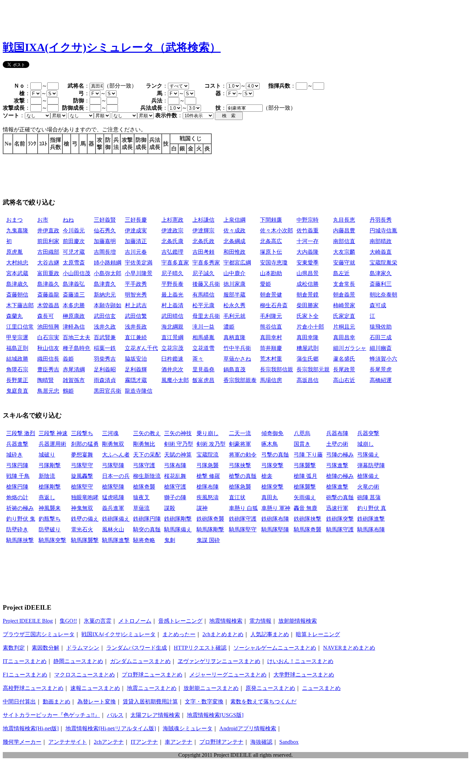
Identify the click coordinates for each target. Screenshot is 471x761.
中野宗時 (308, 220)
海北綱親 (172, 327)
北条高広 (271, 241)
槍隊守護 (175, 487)
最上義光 (172, 295)
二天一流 (240, 433)
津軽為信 (74, 327)
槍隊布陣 (208, 487)
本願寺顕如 (107, 305)
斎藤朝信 (17, 295)
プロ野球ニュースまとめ (152, 675)
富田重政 (48, 273)
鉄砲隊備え (116, 519)
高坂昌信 (308, 380)
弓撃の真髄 (275, 455)
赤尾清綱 (74, 369)
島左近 (341, 273)
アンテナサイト (67, 742)
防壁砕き (17, 529)
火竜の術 (368, 487)
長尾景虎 (381, 369)
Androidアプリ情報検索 (247, 728)
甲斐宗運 (17, 337)
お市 (42, 220)
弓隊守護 (144, 465)
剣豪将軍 (240, 444)
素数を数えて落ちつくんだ (263, 701)
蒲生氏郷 (308, 359)
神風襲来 (50, 508)
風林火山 (113, 529)
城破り (47, 455)
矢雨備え (305, 497)
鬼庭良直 (17, 391)
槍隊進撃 (337, 487)
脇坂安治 (136, 359)
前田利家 (48, 241)
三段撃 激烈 (20, 433)
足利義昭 (105, 369)
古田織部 (48, 252)
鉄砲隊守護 (243, 519)
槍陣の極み (340, 476)
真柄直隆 (234, 337)
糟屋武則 (308, 348)
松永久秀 (234, 305)
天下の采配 (147, 455)
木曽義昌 (48, 305)
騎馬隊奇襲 (307, 529)
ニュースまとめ (321, 688)
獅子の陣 (175, 497)
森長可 (45, 316)
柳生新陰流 (147, 476)
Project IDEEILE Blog (28, 621)
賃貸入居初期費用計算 (150, 701)
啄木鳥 (269, 444)
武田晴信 (172, 316)
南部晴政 (381, 241)
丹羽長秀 (381, 220)
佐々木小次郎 (276, 230)
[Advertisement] (128, 18)
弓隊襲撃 (305, 465)
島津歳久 (17, 284)
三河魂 (110, 433)
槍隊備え (368, 476)
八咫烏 (302, 433)
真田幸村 (271, 337)
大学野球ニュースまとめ (303, 675)
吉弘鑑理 (172, 252)
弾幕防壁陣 (371, 465)
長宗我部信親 (276, 369)
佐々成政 (234, 230)
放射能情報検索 (297, 621)
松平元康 (203, 305)
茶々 (197, 359)
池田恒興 (48, 327)
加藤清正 (136, 241)
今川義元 (74, 230)
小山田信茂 (76, 273)
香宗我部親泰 (240, 380)
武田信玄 (105, 316)
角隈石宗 (17, 369)
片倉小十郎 (310, 327)
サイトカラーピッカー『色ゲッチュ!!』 (51, 715)
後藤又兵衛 (206, 284)
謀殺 (169, 508)
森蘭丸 (14, 316)
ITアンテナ (144, 742)
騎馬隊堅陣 (275, 529)
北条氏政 (203, 241)
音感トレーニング (180, 621)
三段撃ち (82, 433)
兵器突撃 (368, 433)
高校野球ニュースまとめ (33, 688)
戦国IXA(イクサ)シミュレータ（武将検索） (112, 47)
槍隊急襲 (240, 487)
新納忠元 (105, 295)
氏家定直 (344, 316)
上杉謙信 (203, 220)
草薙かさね (237, 359)
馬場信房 (271, 380)
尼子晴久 (172, 273)
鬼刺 (169, 540)
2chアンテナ (109, 742)
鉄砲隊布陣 (275, 519)
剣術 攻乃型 (211, 444)
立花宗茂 (172, 348)
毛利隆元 (271, 316)
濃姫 (228, 327)
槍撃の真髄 (243, 476)
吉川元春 (136, 252)
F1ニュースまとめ (25, 675)
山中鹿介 (234, 273)
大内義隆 (308, 252)
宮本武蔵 (17, 273)
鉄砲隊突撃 (340, 519)
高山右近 (344, 380)
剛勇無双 (113, 444)
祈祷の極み (20, 508)
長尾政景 (344, 369)
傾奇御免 (272, 433)
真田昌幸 (344, 337)
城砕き (14, 455)
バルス (115, 715)
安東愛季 (308, 263)
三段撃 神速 (53, 433)
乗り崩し (208, 433)
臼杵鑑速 (172, 359)
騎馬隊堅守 (243, 529)
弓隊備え (368, 455)
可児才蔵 (74, 252)
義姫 (68, 359)
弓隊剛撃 (50, 465)
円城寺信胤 (383, 230)
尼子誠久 (203, 273)
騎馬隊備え (178, 529)
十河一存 (308, 241)
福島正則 (17, 348)
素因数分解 (45, 648)
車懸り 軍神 (275, 508)
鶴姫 (68, 391)
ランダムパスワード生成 (136, 648)
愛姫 (265, 284)
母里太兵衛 (206, 316)
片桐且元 (344, 327)
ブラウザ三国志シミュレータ (38, 634)
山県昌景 (308, 273)
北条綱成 (234, 241)
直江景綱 (172, 337)
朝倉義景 (344, 295)
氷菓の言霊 (97, 621)
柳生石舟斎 (274, 305)
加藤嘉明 (105, 241)
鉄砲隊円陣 (147, 519)
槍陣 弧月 (305, 476)
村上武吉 (136, 305)
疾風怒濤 (208, 497)
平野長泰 (172, 284)
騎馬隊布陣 (371, 529)
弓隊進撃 (337, 465)
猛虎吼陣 (113, 497)
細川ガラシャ (349, 348)
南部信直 (344, 241)
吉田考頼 (203, 252)
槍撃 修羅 (208, 476)
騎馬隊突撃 (52, 540)
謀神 (202, 508)
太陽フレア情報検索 (155, 715)
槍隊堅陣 (113, 487)
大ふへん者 (116, 455)
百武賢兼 (105, 337)
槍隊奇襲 (144, 487)
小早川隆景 (138, 273)
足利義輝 (136, 369)
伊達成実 (136, 230)
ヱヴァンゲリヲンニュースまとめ (219, 661)
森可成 (378, 305)
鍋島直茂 (234, 369)
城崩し (365, 444)
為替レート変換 (96, 701)
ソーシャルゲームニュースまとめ (274, 648)
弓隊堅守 (82, 465)
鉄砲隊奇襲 (210, 519)
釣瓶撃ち (50, 519)
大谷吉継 (48, 263)
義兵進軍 (113, 508)
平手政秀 (136, 284)
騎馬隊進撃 (116, 540)
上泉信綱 (234, 220)
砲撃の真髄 (340, 497)
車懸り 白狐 (243, 508)
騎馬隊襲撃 (85, 540)
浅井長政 (136, 327)
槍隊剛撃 (50, 487)
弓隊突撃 (272, 465)
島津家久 (381, 273)
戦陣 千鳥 (18, 476)
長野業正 (17, 380)
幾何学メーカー (22, 742)
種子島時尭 (76, 348)
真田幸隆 (308, 337)
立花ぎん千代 (141, 348)
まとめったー (179, 634)
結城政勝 (17, 359)
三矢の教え (147, 433)
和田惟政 (234, 252)
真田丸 (269, 497)
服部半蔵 (234, 295)
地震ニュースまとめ (152, 688)
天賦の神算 (178, 455)
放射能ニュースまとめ (211, 688)
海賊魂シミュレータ (187, 728)
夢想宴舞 (82, 455)
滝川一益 (203, 327)
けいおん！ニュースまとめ (300, 661)
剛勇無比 (144, 444)
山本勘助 (271, 273)
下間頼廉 (271, 220)
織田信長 (48, 359)
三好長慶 (136, 220)
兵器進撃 (17, 444)
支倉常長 (344, 284)
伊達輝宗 (203, 230)
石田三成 (381, 337)
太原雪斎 (74, 263)
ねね (68, 220)
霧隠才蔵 (136, 380)
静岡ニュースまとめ (78, 661)
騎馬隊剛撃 (210, 529)
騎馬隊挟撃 (20, 540)
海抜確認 (261, 742)
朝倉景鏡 (308, 295)
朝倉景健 (271, 295)
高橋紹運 (381, 380)
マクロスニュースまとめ (84, 675)
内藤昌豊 (344, 230)
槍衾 (266, 476)
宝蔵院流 (208, 455)
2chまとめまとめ (222, 634)
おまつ (14, 220)
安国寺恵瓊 (274, 263)
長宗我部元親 (313, 369)
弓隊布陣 (175, 465)
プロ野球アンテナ (221, 742)
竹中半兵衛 (237, 348)
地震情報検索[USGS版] (215, 715)
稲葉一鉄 (105, 348)
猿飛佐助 (381, 327)
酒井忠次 (172, 369)
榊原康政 (74, 316)
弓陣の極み (340, 455)
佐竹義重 (308, 230)
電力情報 (260, 621)
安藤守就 (344, 263)
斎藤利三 (381, 284)
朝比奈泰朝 (383, 295)
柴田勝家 (308, 305)
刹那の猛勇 (85, 444)
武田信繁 (136, 316)
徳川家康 (234, 284)
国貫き (302, 444)
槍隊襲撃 (305, 487)
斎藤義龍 (48, 295)
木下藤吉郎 (20, 305)
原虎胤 (14, 252)
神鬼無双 (82, 508)
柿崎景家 (344, 305)
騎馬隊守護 (340, 529)
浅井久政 (105, 327)
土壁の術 (337, 444)
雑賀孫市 (74, 380)
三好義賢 (105, 220)
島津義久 (48, 284)
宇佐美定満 (138, 263)
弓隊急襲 (208, 465)
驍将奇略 (144, 540)
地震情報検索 (225, 621)
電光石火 (82, 529)
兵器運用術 (52, 444)
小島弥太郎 (107, 273)
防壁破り (50, 529)
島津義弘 (74, 284)
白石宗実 (48, 337)
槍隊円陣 (17, 487)
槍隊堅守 (82, 487)
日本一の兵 (116, 476)
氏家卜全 (308, 316)
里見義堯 (203, 369)
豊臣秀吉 (48, 369)
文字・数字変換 (204, 701)
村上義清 (172, 305)
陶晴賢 (45, 380)
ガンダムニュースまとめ (140, 661)
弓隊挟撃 (240, 465)
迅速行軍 (337, 508)
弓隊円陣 (17, 465)
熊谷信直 (271, 327)
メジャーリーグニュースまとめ (228, 675)
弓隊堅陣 (113, 465)
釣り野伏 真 (371, 508)
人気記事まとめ (269, 634)
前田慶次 (74, 241)
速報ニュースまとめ (95, 688)
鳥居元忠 (48, 391)
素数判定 (14, 648)
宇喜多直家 (175, 263)
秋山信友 (48, 348)
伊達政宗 (172, 230)
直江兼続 (136, 337)
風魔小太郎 (175, 380)
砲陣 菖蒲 (369, 497)
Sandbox (289, 742)
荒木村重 (271, 359)
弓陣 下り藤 (308, 455)
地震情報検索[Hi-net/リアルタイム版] (111, 728)
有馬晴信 (203, 295)
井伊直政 (48, 230)
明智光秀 (136, 295)
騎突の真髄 (147, 529)
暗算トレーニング (318, 634)
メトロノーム (134, 621)
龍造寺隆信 (138, 391)
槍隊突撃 (272, 487)
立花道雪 (203, 348)
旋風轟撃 (82, 476)
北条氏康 (172, 241)
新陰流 (47, 476)
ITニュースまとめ (25, 661)
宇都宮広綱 (237, 263)
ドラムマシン (82, 648)
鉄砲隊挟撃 (307, 519)
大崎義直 (381, 252)
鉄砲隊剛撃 (178, 519)
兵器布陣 (337, 433)
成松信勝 (308, 284)
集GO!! (68, 621)
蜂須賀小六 (383, 359)
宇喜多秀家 (206, 263)
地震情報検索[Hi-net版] (31, 728)
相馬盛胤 (203, 337)
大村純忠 (17, 263)
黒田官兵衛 (107, 391)
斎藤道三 (74, 295)
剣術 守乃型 (178, 444)
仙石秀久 (105, 230)
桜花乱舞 (175, 476)
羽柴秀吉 (105, 359)
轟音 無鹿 (305, 508)
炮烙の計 (17, 497)
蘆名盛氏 (344, 359)
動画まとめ (56, 701)
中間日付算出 (19, 701)
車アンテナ (178, 742)
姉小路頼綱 (107, 263)
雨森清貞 (105, 380)
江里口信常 (20, 327)
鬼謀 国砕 (208, 540)
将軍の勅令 (243, 455)
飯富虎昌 (203, 380)
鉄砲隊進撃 (371, 519)
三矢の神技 (178, 433)
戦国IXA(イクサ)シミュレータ (118, 634)
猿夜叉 (141, 497)
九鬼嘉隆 (17, 230)
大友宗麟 (344, 252)
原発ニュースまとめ (270, 688)
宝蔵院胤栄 (383, 263)
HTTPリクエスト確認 (200, 648)
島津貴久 (105, 284)
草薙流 (141, 508)
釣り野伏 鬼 (20, 519)
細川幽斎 (381, 348)
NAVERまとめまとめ (349, 648)
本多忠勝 (74, 305)
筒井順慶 (271, 348)
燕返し (47, 497)
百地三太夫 (76, 337)
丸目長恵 (344, 220)
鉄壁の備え (85, 519)
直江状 (237, 497)
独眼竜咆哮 (85, 497)
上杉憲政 (172, 220)
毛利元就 (234, 316)
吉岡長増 (105, 252)
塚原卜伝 (271, 252)
